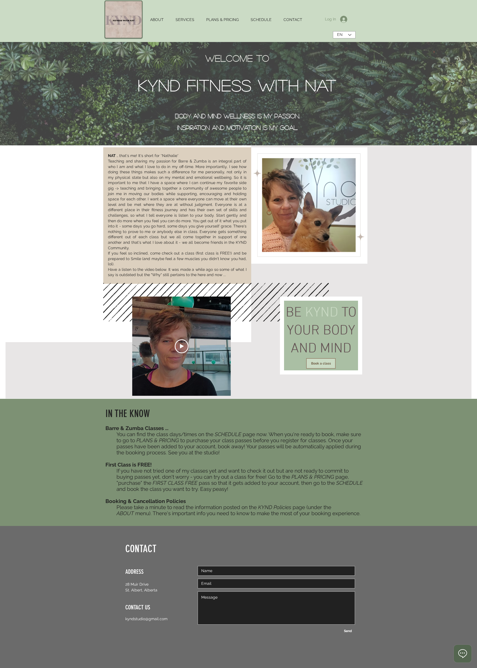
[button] (156, 20)
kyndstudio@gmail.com (146, 619)
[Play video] (182, 346)
